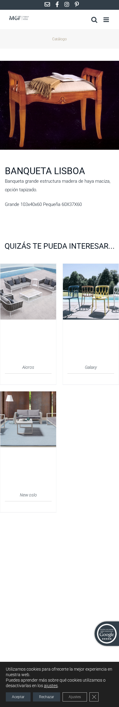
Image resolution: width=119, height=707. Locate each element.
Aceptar (18, 697)
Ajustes (75, 697)
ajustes (51, 685)
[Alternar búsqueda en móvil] (94, 19)
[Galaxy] (91, 267)
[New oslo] (28, 395)
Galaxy (91, 367)
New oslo (28, 495)
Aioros (28, 367)
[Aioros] (28, 267)
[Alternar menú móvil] (106, 19)
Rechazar (46, 697)
